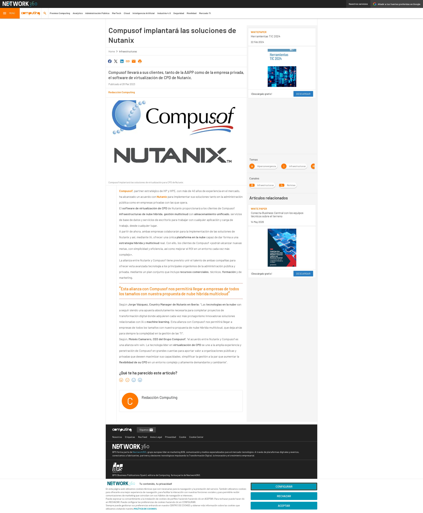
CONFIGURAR (284, 486)
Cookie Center (196, 437)
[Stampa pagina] (139, 61)
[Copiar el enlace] (127, 61)
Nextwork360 (139, 452)
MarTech (116, 13)
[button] (10, 13)
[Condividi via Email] (133, 61)
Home (111, 51)
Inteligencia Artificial (144, 13)
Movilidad (191, 13)
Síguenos (144, 429)
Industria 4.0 (164, 13)
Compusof (126, 191)
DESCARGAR (303, 93)
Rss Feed (142, 437)
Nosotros (117, 437)
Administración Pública (97, 13)
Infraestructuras (128, 51)
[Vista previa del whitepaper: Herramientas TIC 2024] (282, 68)
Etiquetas (130, 437)
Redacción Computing (121, 92)
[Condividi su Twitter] (115, 61)
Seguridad (178, 13)
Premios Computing (60, 13)
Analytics (78, 13)
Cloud (127, 13)
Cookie (182, 437)
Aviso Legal (156, 437)
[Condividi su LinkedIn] (121, 61)
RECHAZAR (284, 496)
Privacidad (170, 437)
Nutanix (162, 196)
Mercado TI (205, 13)
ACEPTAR (284, 505)
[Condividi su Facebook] (109, 61)
